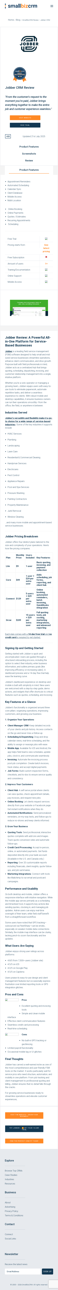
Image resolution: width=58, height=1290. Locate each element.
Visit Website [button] (25, 118)
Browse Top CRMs (13, 1170)
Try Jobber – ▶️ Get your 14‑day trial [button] (24, 1128)
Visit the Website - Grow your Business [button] (24, 1115)
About (8, 1202)
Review (29, 160)
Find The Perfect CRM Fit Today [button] (24, 1141)
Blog (18, 20)
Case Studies (11, 1175)
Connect (9, 1234)
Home (11, 20)
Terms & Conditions (14, 1215)
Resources (10, 1183)
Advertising (10, 1207)
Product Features (29, 146)
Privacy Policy (11, 1211)
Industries (9, 1179)
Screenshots (29, 153)
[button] (52, 6)
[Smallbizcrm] (21, 6)
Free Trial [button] (25, 125)
